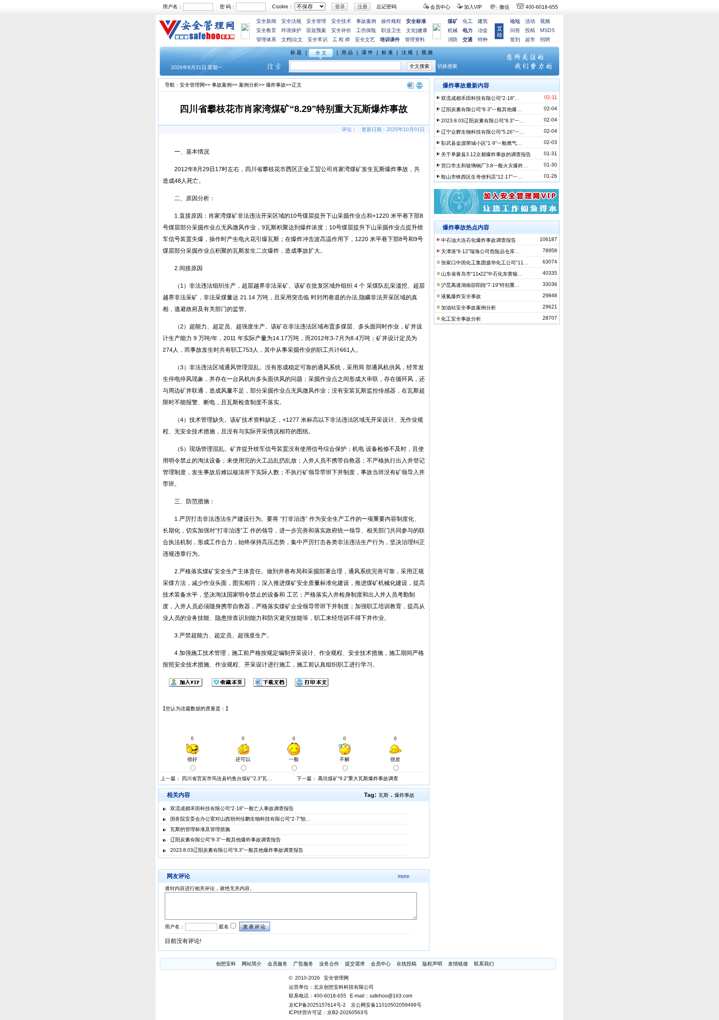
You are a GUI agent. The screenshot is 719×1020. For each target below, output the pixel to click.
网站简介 (252, 964)
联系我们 (484, 964)
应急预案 (316, 30)
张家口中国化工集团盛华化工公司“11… (484, 263)
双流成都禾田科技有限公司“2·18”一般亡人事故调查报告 (232, 808)
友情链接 (458, 964)
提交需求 (355, 964)
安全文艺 (365, 39)
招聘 (545, 39)
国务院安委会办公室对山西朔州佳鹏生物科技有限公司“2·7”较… (240, 819)
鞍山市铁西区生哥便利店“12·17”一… (482, 177)
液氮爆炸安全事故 (461, 296)
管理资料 (415, 39)
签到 (515, 39)
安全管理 (316, 21)
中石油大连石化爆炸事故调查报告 (478, 240)
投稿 (530, 30)
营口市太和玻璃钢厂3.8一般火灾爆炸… (484, 166)
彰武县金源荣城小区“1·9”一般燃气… (481, 143)
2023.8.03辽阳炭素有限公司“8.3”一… (482, 121)
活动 (530, 21)
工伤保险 (366, 30)
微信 (504, 7)
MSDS (547, 30)
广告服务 (303, 964)
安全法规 (291, 21)
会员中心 (440, 7)
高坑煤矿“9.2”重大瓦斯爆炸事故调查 (358, 778)
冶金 (483, 30)
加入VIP (473, 7)
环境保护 (291, 30)
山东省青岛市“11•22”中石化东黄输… (482, 274)
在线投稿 (407, 964)
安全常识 (317, 39)
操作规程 (391, 21)
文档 (286, 39)
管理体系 (266, 39)
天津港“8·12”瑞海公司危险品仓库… (480, 251)
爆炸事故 (276, 85)
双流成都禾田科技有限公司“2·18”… (480, 98)
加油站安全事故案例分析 (468, 308)
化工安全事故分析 (461, 319)
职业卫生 (391, 30)
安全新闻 (266, 21)
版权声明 (432, 964)
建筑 (483, 21)
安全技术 (341, 21)
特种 (483, 39)
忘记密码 (387, 7)
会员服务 (278, 964)
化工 (468, 21)
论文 (297, 39)
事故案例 (366, 21)
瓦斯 (384, 795)
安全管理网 (192, 85)
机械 (453, 30)
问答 (515, 30)
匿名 (223, 927)
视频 (545, 21)
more (403, 876)
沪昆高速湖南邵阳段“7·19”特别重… (480, 285)
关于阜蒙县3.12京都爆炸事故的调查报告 (486, 154)
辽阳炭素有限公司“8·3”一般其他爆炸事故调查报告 (225, 840)
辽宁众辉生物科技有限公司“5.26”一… (482, 132)
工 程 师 (341, 39)
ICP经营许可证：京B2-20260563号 (328, 1012)
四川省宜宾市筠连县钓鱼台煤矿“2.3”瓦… (227, 778)
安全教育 (266, 30)
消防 (453, 39)
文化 (411, 30)
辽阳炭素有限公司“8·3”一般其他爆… (481, 109)
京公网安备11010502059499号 (386, 1005)
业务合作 (329, 964)
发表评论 (254, 927)
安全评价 (341, 30)
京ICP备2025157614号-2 (317, 1005)
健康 (422, 30)
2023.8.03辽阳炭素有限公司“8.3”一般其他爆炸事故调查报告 (236, 850)
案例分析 (249, 85)
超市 (530, 39)
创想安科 (226, 964)
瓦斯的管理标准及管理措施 (200, 829)
